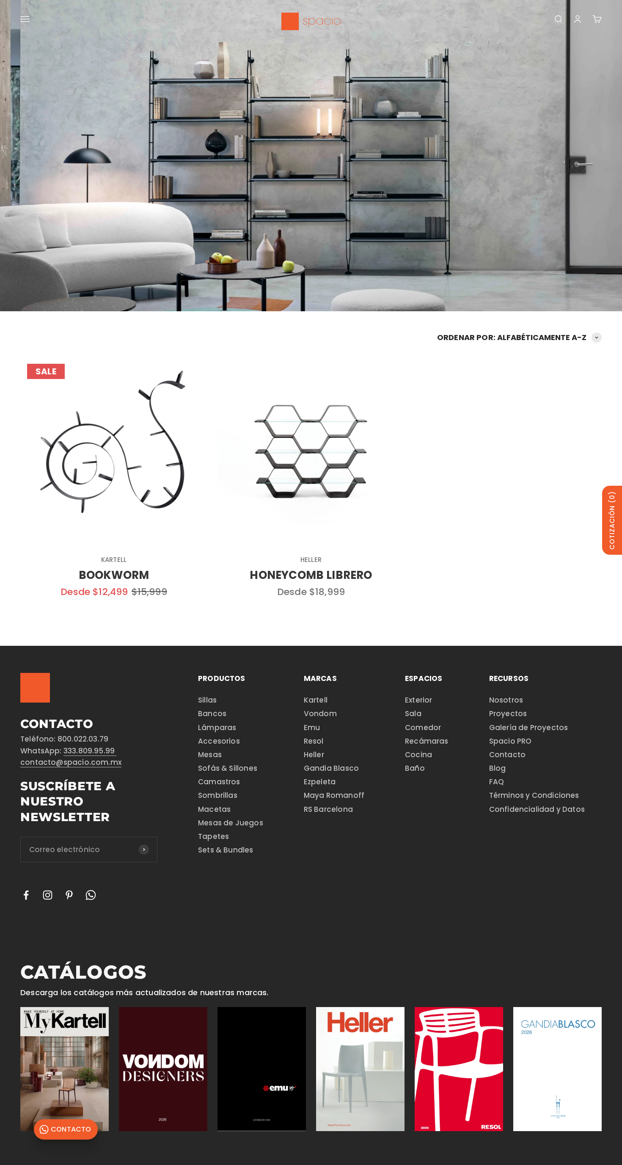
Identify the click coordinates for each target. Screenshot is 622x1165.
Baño (415, 768)
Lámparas (217, 727)
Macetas (214, 809)
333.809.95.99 (90, 751)
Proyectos (508, 713)
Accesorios (219, 741)
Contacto (507, 755)
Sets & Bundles (225, 850)
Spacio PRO (510, 741)
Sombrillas (217, 795)
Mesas (210, 755)
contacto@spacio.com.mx (70, 762)
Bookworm (114, 575)
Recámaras (427, 741)
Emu (312, 727)
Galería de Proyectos (528, 727)
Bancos (212, 713)
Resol (314, 741)
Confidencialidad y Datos (537, 809)
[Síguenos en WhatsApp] (90, 895)
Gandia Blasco (331, 768)
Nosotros (506, 700)
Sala (413, 713)
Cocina (418, 755)
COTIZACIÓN (612, 520)
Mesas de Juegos (230, 823)
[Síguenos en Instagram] (47, 895)
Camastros (219, 782)
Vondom (320, 713)
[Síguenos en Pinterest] (69, 895)
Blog (497, 768)
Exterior (418, 700)
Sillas (207, 700)
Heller (311, 559)
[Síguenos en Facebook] (26, 895)
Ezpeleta (320, 782)
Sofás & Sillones (227, 768)
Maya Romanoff (334, 795)
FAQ (496, 782)
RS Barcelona (328, 809)
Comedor (423, 727)
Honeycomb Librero (311, 575)
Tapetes (213, 836)
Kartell (114, 559)
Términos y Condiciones (534, 795)
